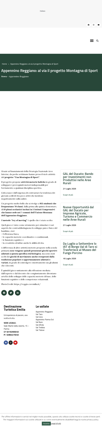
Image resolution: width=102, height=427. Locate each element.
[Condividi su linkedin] (18, 293)
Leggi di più (56, 423)
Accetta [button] (46, 424)
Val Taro (39, 314)
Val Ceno (39, 316)
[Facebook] (88, 25)
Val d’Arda (40, 324)
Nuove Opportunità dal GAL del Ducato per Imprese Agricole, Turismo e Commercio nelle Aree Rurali (78, 213)
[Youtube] (99, 25)
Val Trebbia (40, 327)
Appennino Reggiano (19, 76)
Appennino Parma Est (45, 319)
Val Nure (39, 322)
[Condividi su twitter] (11, 293)
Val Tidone (40, 330)
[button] (92, 40)
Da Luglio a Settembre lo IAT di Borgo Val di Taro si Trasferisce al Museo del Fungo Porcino (80, 248)
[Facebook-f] (6, 343)
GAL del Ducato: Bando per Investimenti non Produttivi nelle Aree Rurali (78, 178)
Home (4, 63)
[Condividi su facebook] (4, 293)
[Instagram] (94, 25)
